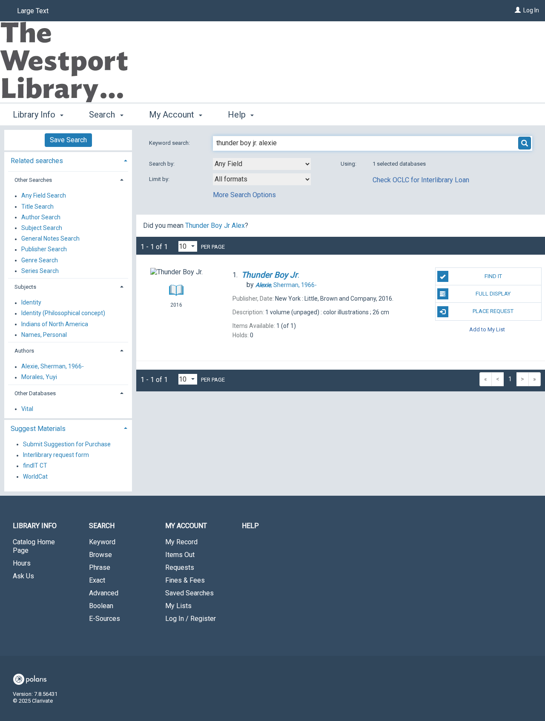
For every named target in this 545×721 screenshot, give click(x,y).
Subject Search (41, 227)
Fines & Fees (185, 580)
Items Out (180, 555)
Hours (22, 563)
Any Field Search (43, 195)
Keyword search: (170, 143)
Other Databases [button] (35, 393)
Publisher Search (44, 249)
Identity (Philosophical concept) (63, 313)
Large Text (33, 11)
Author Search (40, 217)
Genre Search (39, 260)
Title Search (37, 206)
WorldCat (35, 476)
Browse (100, 555)
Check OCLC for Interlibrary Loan (421, 180)
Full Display (493, 293)
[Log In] (518, 10)
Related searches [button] (37, 161)
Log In (531, 10)
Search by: (162, 164)
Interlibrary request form (56, 455)
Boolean (101, 606)
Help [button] (238, 114)
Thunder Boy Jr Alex (215, 225)
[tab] (68, 159)
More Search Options (244, 195)
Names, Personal (44, 334)
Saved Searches (189, 593)
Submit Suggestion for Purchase (67, 444)
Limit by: (160, 179)
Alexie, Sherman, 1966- (52, 366)
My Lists (178, 606)
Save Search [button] (68, 140)
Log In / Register (190, 619)
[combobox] (262, 164)
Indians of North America (54, 324)
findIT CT (35, 465)
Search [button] (103, 114)
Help (250, 526)
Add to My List (487, 329)
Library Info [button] (35, 114)
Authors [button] (24, 351)
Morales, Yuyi (39, 377)
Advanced (103, 593)
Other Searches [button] (33, 180)
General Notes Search (50, 239)
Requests (179, 567)
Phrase (99, 567)
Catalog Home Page (34, 546)
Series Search (40, 270)
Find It (493, 276)
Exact (97, 580)
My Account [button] (172, 114)
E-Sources (104, 619)
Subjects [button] (25, 287)
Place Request (493, 311)
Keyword (102, 542)
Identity (31, 302)
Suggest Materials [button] (38, 429)
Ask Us (23, 576)
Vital (27, 408)
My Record (181, 542)
